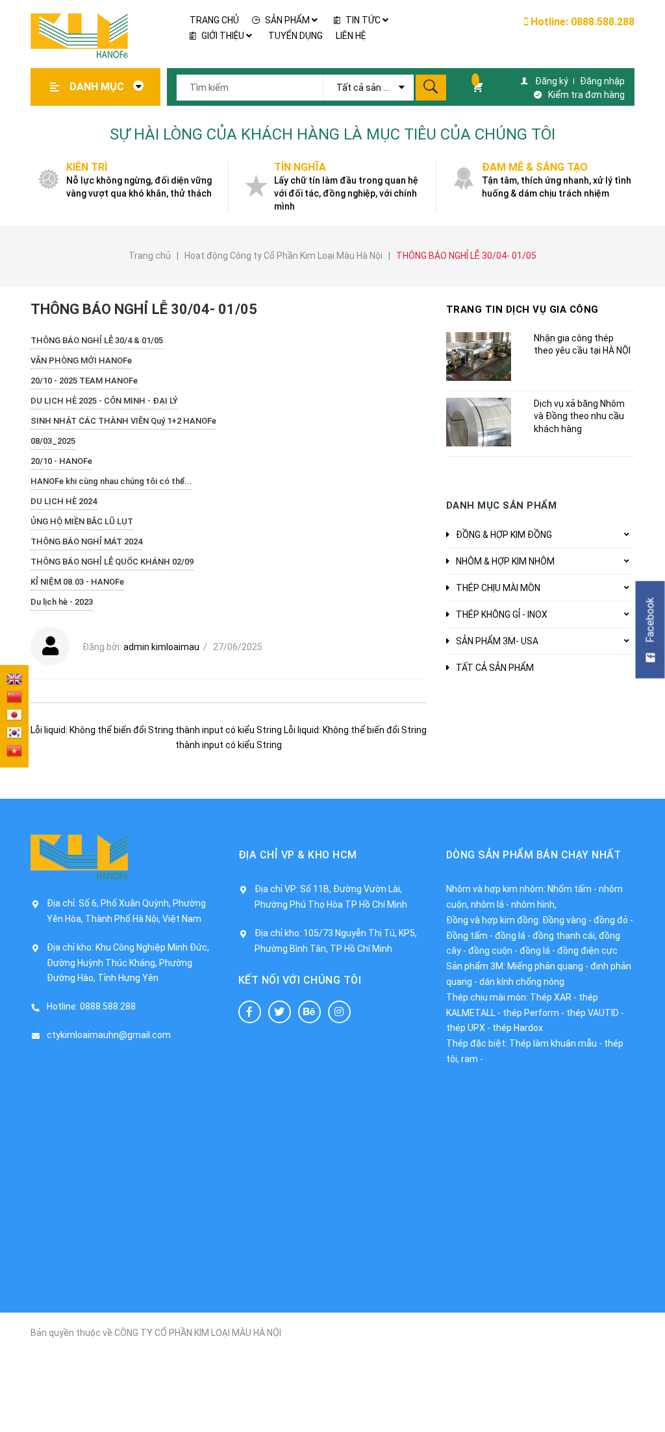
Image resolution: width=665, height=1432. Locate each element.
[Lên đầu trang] (649, 1401)
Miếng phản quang (545, 966)
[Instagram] (339, 1012)
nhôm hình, (534, 904)
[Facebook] (249, 1012)
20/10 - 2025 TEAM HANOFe (84, 380)
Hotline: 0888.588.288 (581, 22)
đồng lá (510, 935)
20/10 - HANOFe (61, 461)
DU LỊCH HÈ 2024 (64, 501)
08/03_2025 (53, 441)
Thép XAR (550, 997)
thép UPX (465, 1028)
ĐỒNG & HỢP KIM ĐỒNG (504, 534)
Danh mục (98, 86)
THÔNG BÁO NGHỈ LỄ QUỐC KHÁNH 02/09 (112, 561)
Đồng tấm (467, 935)
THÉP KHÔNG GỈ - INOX (501, 614)
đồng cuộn (490, 950)
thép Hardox (517, 1028)
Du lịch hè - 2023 (62, 602)
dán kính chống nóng (521, 982)
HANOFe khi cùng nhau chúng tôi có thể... (111, 481)
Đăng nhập (602, 81)
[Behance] (309, 1012)
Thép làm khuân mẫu (553, 1043)
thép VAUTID (592, 1013)
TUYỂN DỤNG (295, 35)
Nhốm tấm (569, 889)
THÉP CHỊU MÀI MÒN (498, 588)
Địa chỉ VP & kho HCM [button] (297, 855)
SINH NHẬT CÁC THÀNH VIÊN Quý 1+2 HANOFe (123, 421)
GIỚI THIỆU (222, 35)
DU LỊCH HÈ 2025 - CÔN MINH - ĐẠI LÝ (104, 401)
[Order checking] (472, 87)
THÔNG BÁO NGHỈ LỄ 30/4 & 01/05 (97, 340)
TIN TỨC (363, 20)
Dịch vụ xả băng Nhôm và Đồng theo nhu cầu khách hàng (579, 416)
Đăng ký (551, 81)
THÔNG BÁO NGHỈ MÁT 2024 (86, 541)
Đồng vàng (564, 920)
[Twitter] (279, 1012)
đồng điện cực (587, 950)
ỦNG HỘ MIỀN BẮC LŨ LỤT (82, 521)
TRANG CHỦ (214, 20)
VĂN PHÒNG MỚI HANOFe (81, 360)
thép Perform (531, 1013)
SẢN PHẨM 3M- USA (497, 641)
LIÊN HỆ (351, 35)
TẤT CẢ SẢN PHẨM (495, 667)
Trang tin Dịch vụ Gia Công (522, 309)
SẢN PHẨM (287, 20)
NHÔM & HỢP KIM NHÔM (505, 561)
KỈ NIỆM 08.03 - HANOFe (77, 582)
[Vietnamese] (14, 752)
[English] (14, 680)
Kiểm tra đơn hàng (586, 95)
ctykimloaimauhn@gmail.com (109, 1035)
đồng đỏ (611, 920)
